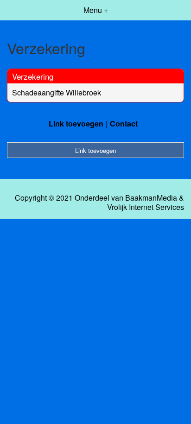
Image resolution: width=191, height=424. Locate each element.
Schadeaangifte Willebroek (56, 92)
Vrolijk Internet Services (145, 207)
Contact (124, 123)
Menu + (95, 10)
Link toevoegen (76, 123)
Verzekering (32, 76)
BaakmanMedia (151, 198)
